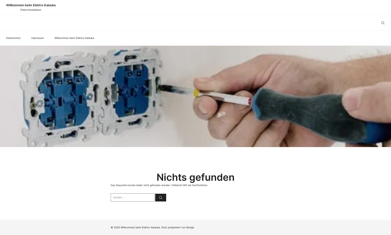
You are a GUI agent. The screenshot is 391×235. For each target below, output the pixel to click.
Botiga (190, 227)
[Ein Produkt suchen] (383, 23)
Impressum (37, 37)
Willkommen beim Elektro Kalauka (31, 5)
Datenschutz (13, 37)
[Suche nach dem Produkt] (160, 197)
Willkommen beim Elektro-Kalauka (74, 37)
